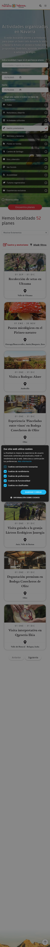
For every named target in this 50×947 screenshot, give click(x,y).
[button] (25, 497)
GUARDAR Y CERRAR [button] (33, 492)
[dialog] (25, 473)
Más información (25, 461)
